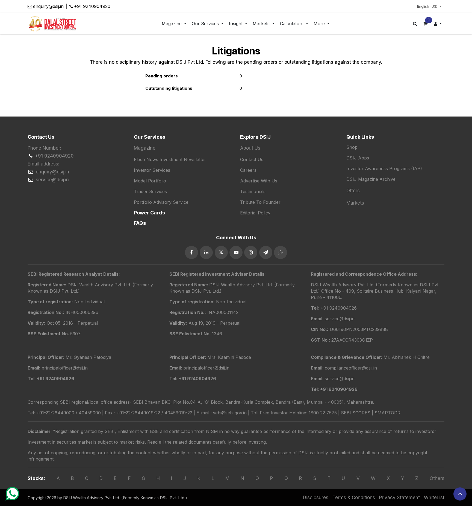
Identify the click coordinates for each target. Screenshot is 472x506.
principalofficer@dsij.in (206, 368)
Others (437, 478)
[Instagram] (250, 252)
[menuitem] (174, 23)
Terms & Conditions (353, 497)
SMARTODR (387, 412)
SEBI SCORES (355, 412)
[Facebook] (191, 252)
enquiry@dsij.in (48, 6)
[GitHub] (265, 252)
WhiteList (434, 497)
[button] (460, 494)
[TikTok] (280, 252)
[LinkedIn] (206, 252)
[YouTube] (236, 252)
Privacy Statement (399, 497)
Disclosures (315, 497)
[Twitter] (221, 252)
